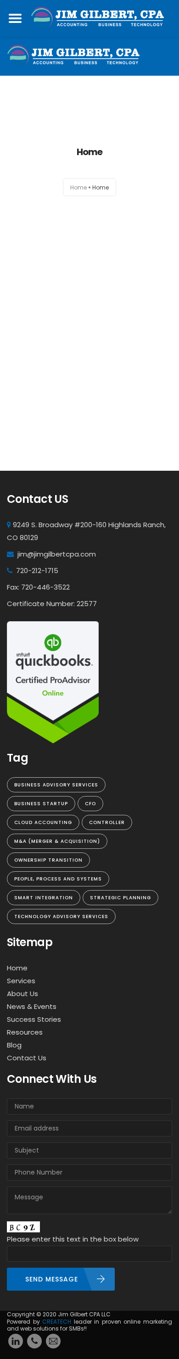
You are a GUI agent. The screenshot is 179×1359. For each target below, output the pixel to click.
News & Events (31, 1006)
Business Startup (41, 803)
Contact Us (26, 1058)
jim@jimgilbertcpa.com (56, 554)
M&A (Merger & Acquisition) (57, 841)
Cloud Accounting (43, 822)
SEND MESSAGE (51, 1279)
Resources (25, 1032)
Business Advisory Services (56, 784)
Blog (14, 1045)
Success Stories (34, 1019)
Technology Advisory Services (61, 916)
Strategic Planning (120, 897)
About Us (22, 993)
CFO (90, 803)
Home (78, 187)
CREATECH (58, 1322)
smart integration (43, 897)
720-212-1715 (37, 570)
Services (21, 981)
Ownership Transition (48, 860)
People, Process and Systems (58, 878)
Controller (107, 822)
